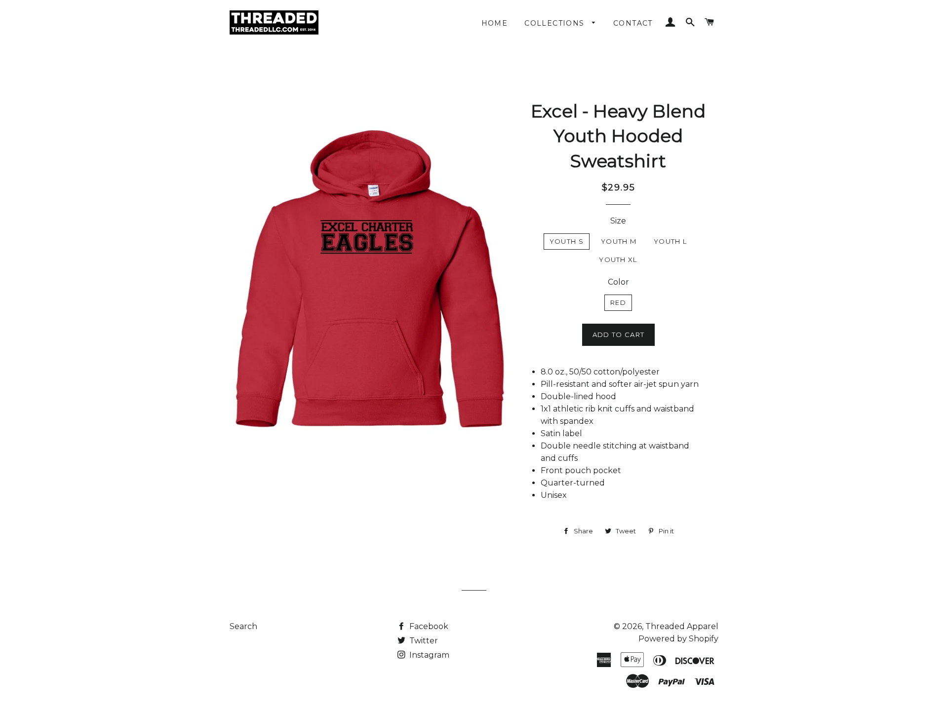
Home (494, 23)
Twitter (422, 640)
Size (618, 220)
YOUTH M (618, 241)
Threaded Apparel (681, 626)
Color (618, 282)
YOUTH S (567, 241)
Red (618, 302)
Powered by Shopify (678, 638)
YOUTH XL (618, 259)
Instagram (428, 655)
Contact (633, 23)
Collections (555, 23)
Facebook (427, 626)
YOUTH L (670, 241)
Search (243, 626)
